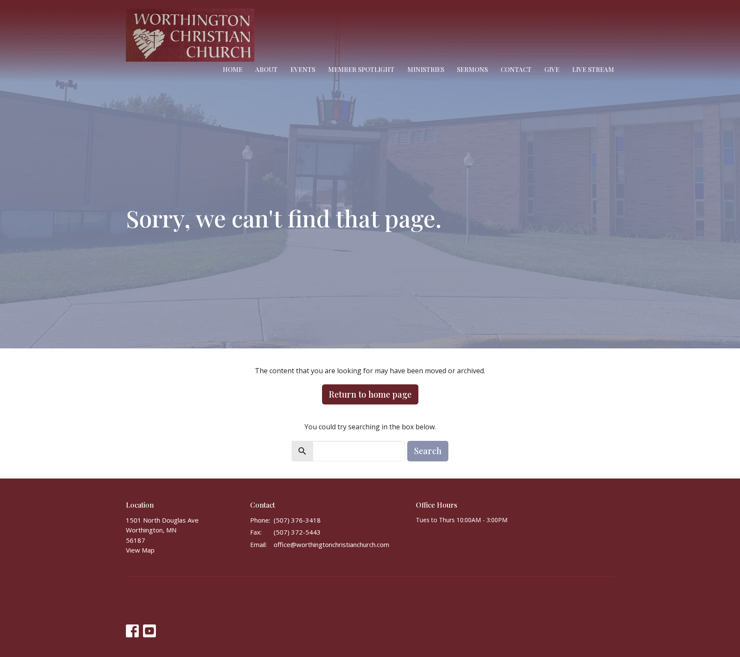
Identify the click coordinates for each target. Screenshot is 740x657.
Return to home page (370, 394)
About (266, 69)
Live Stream (593, 69)
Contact (516, 69)
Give (551, 69)
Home (232, 69)
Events (302, 69)
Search (428, 450)
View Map (140, 550)
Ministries (425, 69)
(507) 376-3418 (297, 520)
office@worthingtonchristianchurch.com (331, 544)
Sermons (472, 69)
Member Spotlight (361, 69)
